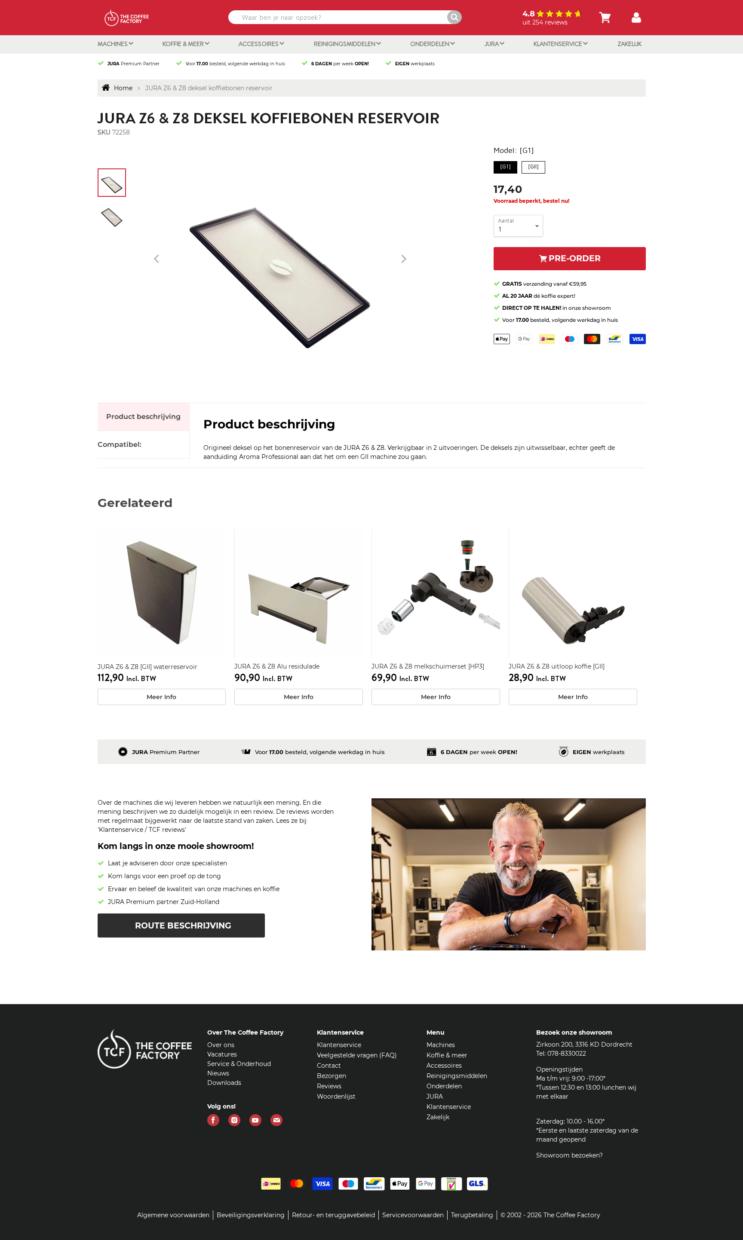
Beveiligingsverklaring (251, 1215)
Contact (329, 1065)
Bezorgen (331, 1076)
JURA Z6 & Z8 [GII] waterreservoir (147, 667)
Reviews (329, 1086)
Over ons (220, 1045)
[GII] (533, 165)
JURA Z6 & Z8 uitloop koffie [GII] (557, 666)
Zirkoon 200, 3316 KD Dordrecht (584, 1044)
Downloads (224, 1083)
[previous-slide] (403, 259)
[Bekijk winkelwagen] (605, 17)
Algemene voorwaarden (173, 1215)
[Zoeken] (454, 17)
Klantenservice (558, 44)
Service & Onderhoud (239, 1064)
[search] (344, 17)
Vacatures (222, 1054)
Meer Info (161, 697)
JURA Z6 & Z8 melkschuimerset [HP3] (428, 666)
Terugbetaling (472, 1215)
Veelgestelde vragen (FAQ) (357, 1055)
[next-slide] (156, 259)
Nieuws (218, 1073)
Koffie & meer (184, 44)
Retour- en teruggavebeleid (333, 1215)
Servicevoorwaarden (413, 1215)
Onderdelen (430, 44)
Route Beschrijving (183, 926)
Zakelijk (629, 44)
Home (123, 88)
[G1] (505, 165)
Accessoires (259, 44)
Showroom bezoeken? (569, 1155)
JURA (492, 44)
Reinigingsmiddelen (345, 44)
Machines (113, 44)
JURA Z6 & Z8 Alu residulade (276, 666)
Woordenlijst (336, 1096)
